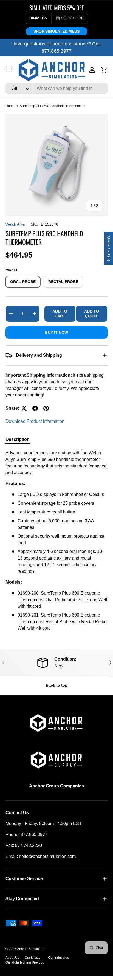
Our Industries (58, 958)
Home (10, 106)
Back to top (56, 685)
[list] (56, 165)
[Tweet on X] (24, 408)
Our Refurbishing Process (24, 962)
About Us (12, 958)
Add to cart (59, 313)
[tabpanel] (56, 541)
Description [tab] (17, 439)
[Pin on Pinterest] (46, 408)
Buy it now (56, 332)
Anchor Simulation (30, 949)
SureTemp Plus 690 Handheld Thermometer (53, 106)
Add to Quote (91, 313)
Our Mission (34, 958)
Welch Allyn (15, 224)
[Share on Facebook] (35, 408)
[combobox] (56, 88)
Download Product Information (34, 421)
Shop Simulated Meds (56, 31)
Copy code (72, 18)
